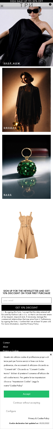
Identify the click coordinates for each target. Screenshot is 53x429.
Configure (11, 411)
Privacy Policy (32, 324)
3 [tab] (27, 274)
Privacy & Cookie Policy (38, 418)
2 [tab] (25, 274)
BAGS (8, 194)
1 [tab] (22, 274)
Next (44, 238)
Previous (8, 238)
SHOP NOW (12, 63)
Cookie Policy (16, 385)
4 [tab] (30, 274)
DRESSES (10, 127)
